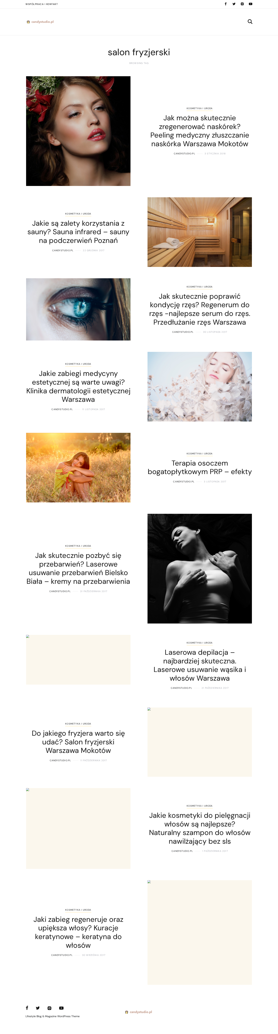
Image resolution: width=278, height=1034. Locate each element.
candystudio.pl (184, 153)
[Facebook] (225, 4)
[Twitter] (234, 4)
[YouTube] (250, 4)
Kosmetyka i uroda (200, 108)
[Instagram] (242, 4)
